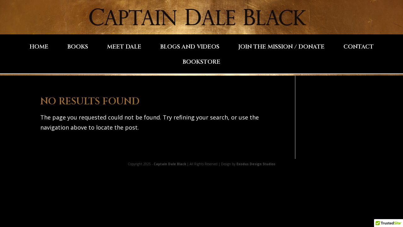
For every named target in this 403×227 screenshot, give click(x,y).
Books (77, 48)
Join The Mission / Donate (281, 48)
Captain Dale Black (170, 164)
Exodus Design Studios (255, 164)
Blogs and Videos (189, 48)
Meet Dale (124, 48)
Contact (358, 48)
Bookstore (201, 63)
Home (39, 48)
